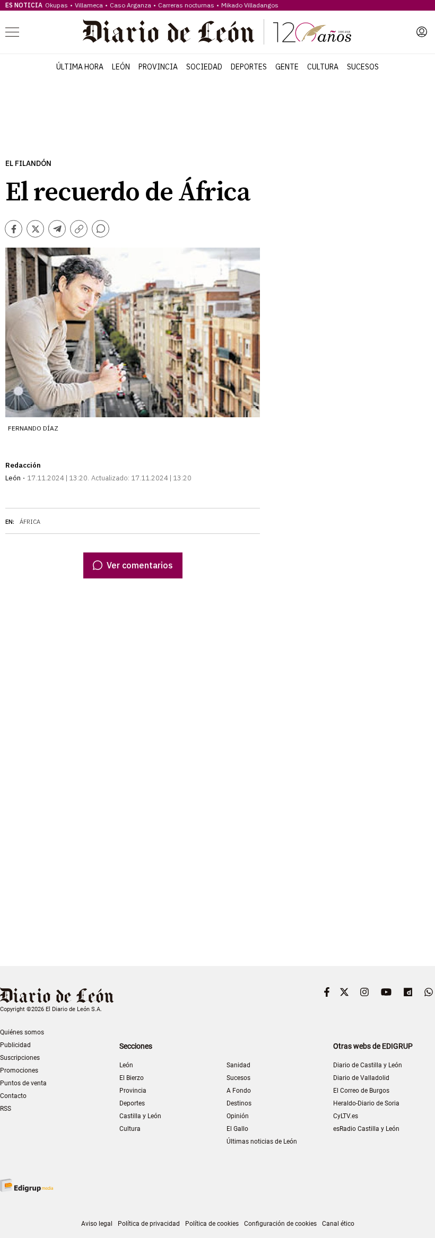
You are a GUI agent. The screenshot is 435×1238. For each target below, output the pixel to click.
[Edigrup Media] (26, 1185)
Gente (287, 67)
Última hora (79, 67)
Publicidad (15, 1045)
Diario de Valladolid (361, 1078)
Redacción (23, 465)
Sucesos (363, 67)
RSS (5, 1108)
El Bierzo (131, 1078)
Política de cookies (212, 1223)
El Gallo (237, 1128)
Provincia (158, 67)
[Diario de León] (217, 32)
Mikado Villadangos (250, 5)
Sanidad (238, 1065)
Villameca (89, 5)
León (121, 67)
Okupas (56, 5)
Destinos (239, 1103)
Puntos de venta (23, 1083)
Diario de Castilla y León (367, 1065)
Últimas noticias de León (262, 1141)
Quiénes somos (22, 1032)
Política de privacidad (149, 1223)
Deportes (249, 67)
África (30, 521)
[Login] (422, 32)
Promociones (19, 1070)
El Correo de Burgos (361, 1090)
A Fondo (239, 1090)
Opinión (238, 1116)
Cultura (322, 67)
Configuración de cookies (280, 1223)
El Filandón (28, 163)
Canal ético (338, 1223)
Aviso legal (96, 1223)
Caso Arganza (130, 5)
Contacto (13, 1096)
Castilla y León (140, 1116)
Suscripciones (20, 1057)
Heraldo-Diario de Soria (366, 1103)
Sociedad (204, 67)
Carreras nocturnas (186, 5)
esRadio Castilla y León (366, 1128)
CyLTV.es (345, 1116)
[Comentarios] (100, 229)
